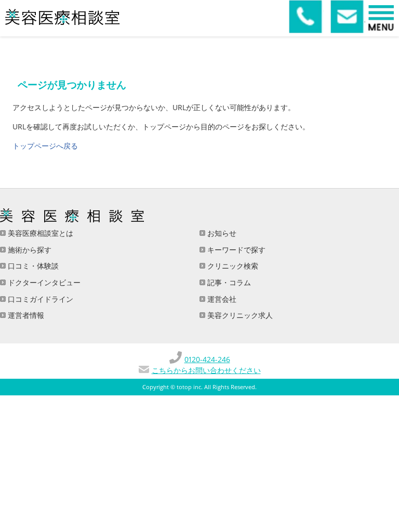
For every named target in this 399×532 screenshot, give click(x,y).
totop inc (189, 387)
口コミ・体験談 (32, 266)
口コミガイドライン (39, 299)
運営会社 (220, 299)
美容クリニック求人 (239, 315)
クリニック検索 (231, 266)
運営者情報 (25, 315)
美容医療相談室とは (39, 233)
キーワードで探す (235, 250)
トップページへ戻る (45, 146)
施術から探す (28, 250)
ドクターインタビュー (43, 282)
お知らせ (220, 233)
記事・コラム (228, 282)
